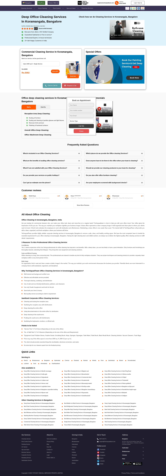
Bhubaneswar (36, 360)
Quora (101, 458)
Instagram (102, 455)
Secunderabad (131, 360)
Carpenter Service (26, 455)
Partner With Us (53, 3)
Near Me (49, 447)
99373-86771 (102, 439)
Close (81, 131)
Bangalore (47, 360)
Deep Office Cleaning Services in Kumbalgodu (36, 395)
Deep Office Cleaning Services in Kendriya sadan (77, 386)
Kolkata (94, 360)
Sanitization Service (27, 460)
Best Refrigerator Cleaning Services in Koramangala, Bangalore (81, 406)
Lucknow (26, 363)
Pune (102, 360)
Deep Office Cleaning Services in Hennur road (36, 383)
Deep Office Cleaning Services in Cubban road (36, 380)
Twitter (101, 464)
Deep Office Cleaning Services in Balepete (116, 392)
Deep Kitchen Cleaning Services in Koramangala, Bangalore (120, 406)
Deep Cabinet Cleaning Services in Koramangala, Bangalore (40, 418)
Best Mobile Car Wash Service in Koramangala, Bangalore (79, 403)
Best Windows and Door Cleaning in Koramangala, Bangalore (40, 412)
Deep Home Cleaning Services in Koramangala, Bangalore (39, 403)
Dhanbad (76, 360)
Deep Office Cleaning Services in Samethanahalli (77, 395)
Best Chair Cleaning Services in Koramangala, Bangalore (39, 406)
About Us (49, 452)
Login (48, 455)
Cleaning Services (26, 8)
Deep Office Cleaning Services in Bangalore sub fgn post (119, 386)
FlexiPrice (41, 3)
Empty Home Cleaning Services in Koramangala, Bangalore (80, 421)
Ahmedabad (44, 363)
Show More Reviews (83, 205)
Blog (48, 444)
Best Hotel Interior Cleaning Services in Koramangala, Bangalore (122, 412)
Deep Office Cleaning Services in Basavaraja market (78, 383)
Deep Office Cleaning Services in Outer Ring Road (118, 371)
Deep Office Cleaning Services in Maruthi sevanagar (37, 371)
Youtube (102, 452)
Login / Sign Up (138, 3)
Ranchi (26, 360)
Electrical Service (26, 452)
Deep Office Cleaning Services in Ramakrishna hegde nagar (120, 389)
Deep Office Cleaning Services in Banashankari (76, 374)
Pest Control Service (27, 441)
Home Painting (42, 8)
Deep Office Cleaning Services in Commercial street (77, 377)
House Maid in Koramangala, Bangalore (74, 425)
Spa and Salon (71, 8)
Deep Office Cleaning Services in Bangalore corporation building (41, 389)
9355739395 (122, 3)
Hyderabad (57, 360)
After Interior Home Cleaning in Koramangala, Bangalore (39, 425)
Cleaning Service (26, 439)
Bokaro (121, 360)
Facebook (102, 449)
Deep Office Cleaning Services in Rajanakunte (36, 377)
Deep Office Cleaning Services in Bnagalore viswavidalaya (79, 389)
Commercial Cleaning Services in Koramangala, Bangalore (39, 421)
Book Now (73, 76)
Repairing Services (87, 8)
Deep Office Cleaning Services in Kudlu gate (35, 374)
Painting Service (26, 444)
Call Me (81, 126)
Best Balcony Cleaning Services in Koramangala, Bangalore (80, 418)
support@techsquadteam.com (105, 3)
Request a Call (71, 85)
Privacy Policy (50, 441)
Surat (34, 363)
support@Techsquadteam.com (107, 441)
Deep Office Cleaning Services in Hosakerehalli (76, 380)
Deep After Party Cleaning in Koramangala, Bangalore (78, 409)
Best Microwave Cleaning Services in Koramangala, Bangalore (80, 415)
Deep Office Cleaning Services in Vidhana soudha (118, 374)
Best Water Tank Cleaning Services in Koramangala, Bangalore (80, 412)
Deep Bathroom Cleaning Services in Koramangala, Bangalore (121, 415)
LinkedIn (102, 461)
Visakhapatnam (56, 363)
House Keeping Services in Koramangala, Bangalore (118, 425)
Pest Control (57, 8)
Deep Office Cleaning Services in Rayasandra (76, 392)
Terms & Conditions (52, 439)
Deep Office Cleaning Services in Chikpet (115, 377)
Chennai (67, 360)
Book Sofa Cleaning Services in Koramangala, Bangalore (120, 409)
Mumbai (85, 360)
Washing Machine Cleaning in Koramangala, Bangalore (38, 415)
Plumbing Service (26, 457)
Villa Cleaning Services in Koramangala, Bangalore (118, 421)
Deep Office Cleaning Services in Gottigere (116, 395)
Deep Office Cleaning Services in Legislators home (37, 386)
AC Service (24, 447)
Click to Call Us (52, 85)
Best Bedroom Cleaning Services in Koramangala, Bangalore (121, 418)
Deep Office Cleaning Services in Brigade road (76, 371)
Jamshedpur (111, 360)
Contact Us (49, 449)
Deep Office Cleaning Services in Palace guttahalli (118, 383)
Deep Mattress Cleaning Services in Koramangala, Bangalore (40, 409)
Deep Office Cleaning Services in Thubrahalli (116, 380)
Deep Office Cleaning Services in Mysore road (36, 392)
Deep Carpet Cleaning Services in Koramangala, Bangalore (120, 403)
